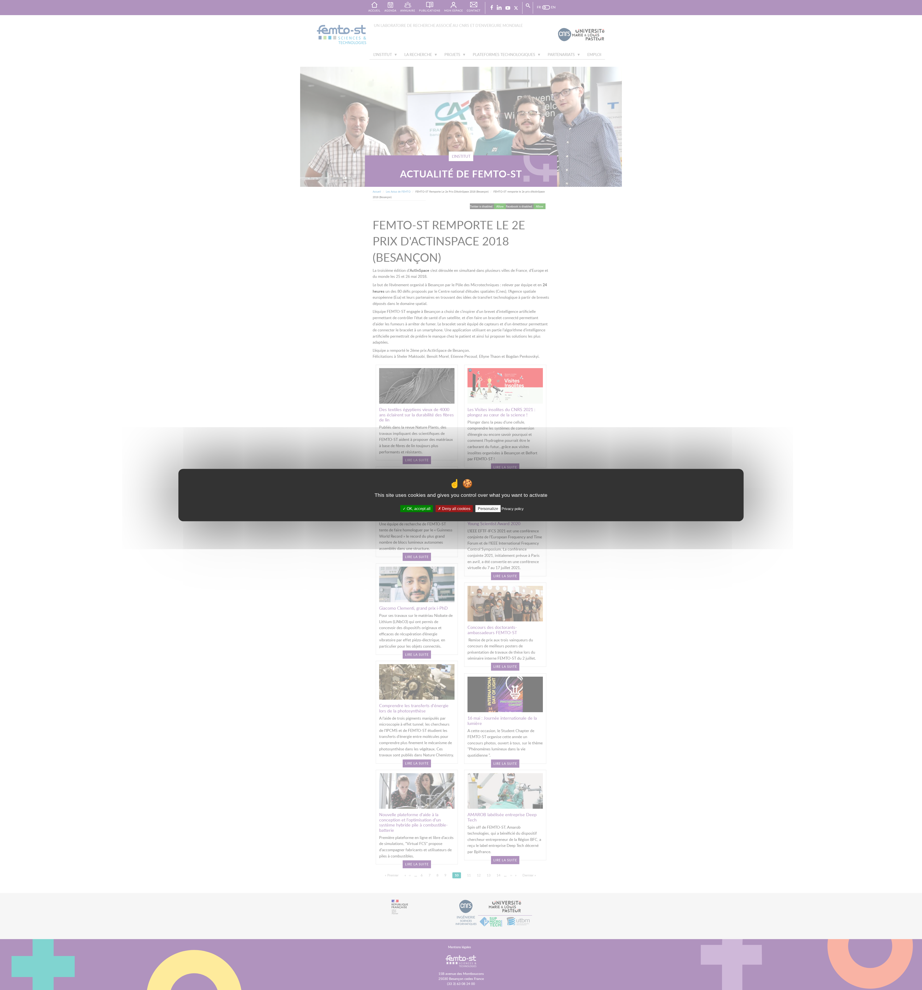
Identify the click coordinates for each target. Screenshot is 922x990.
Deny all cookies (455, 509)
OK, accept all (418, 509)
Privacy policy (513, 509)
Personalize (488, 509)
